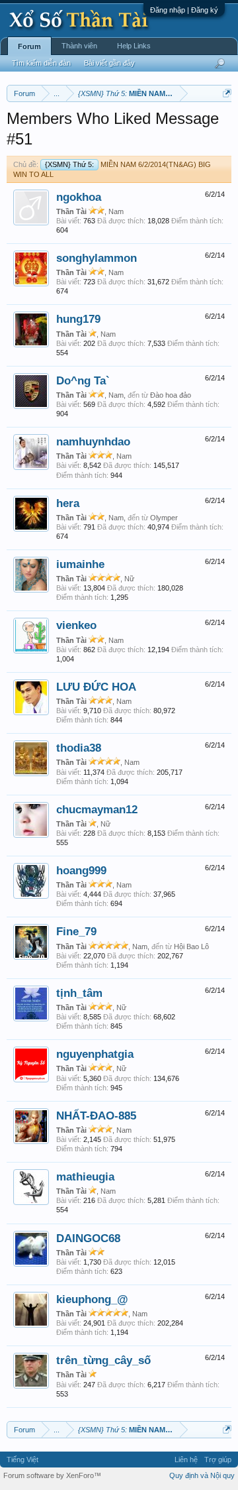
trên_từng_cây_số (103, 1360)
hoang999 (81, 870)
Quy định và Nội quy (202, 1475)
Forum (29, 46)
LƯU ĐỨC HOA (96, 686)
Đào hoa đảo (170, 395)
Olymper (164, 518)
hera (67, 503)
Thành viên (79, 46)
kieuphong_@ (92, 1299)
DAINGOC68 (88, 1238)
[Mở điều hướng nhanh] (227, 93)
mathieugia (85, 1176)
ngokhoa (78, 196)
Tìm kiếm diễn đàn (41, 63)
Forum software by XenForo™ (52, 1475)
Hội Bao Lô (191, 946)
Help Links (134, 46)
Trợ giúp (217, 1459)
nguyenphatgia (95, 1053)
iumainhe (80, 564)
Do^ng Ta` (83, 380)
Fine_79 (76, 931)
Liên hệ (186, 1459)
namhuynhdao (93, 441)
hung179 (78, 318)
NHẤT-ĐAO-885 (96, 1115)
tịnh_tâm (79, 993)
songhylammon (96, 257)
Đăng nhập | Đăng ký (184, 10)
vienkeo (76, 625)
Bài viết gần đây (109, 63)
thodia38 (78, 747)
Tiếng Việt (22, 1459)
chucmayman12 (97, 809)
